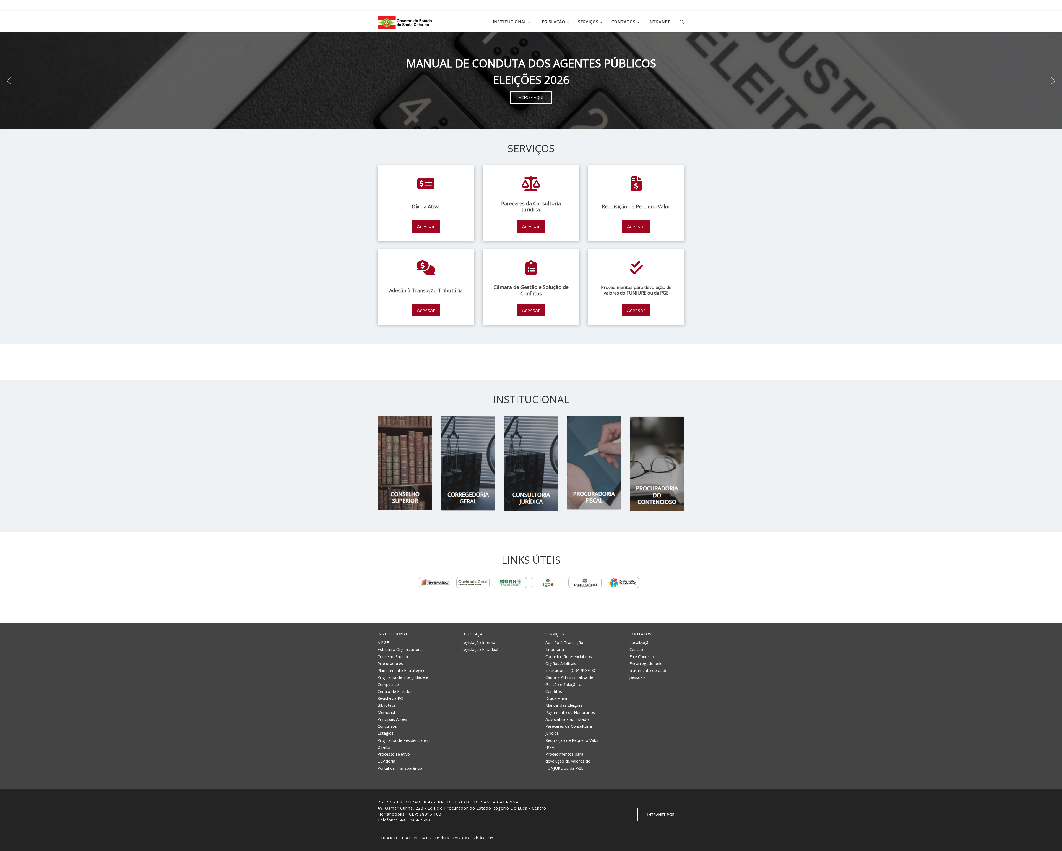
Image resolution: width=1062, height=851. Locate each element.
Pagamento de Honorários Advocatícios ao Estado (570, 716)
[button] (8, 80)
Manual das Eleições (563, 705)
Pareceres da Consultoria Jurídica (568, 729)
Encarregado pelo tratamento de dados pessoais (649, 670)
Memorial (386, 712)
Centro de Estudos (395, 691)
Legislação (473, 634)
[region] (531, 80)
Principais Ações (392, 719)
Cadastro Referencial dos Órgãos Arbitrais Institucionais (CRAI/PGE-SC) (571, 663)
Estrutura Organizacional (400, 649)
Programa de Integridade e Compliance (403, 680)
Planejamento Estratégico (402, 670)
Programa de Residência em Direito (404, 743)
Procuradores (390, 663)
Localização (640, 642)
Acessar (426, 226)
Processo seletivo (394, 754)
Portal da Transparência (400, 768)
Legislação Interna (478, 642)
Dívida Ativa (556, 698)
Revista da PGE (392, 698)
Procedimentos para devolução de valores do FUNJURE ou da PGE (567, 761)
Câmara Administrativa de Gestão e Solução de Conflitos (569, 684)
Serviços (554, 634)
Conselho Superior (394, 656)
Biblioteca (387, 705)
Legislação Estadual (480, 649)
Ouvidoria (386, 761)
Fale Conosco (641, 656)
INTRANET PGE (661, 814)
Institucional (393, 634)
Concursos (387, 726)
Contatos (640, 634)
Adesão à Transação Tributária (564, 646)
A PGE (383, 642)
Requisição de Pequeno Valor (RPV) (572, 743)
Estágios (386, 733)
